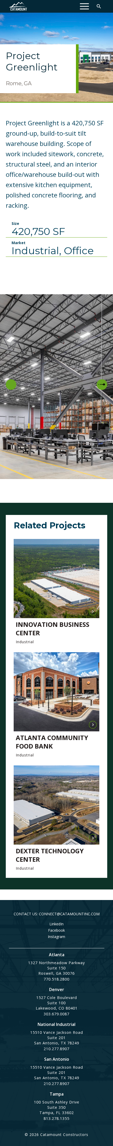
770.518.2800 (56, 979)
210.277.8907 (56, 1048)
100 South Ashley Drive (56, 1102)
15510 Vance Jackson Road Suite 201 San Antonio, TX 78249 (56, 1037)
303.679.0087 (56, 1013)
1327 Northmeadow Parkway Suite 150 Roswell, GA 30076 (56, 968)
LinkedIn (56, 924)
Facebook (56, 930)
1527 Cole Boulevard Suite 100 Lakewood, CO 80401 (57, 1003)
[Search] (99, 6)
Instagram (56, 937)
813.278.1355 (56, 1118)
